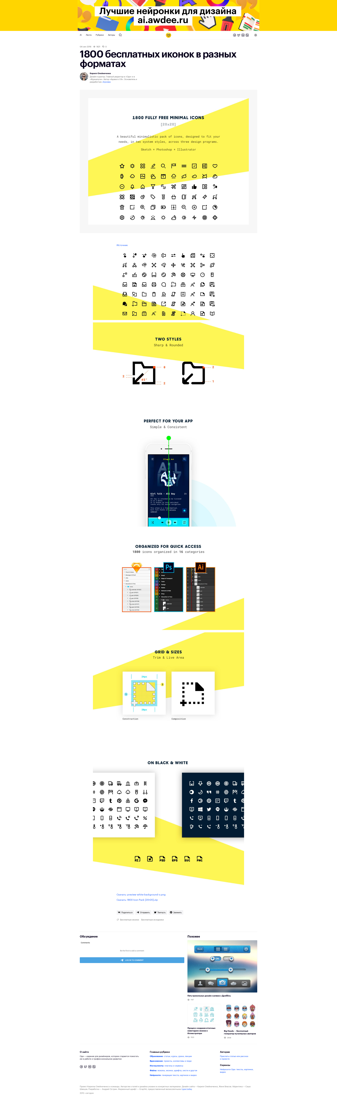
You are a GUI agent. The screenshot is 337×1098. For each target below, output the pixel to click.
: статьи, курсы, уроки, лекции (171, 1056)
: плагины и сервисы (166, 1066)
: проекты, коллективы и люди (171, 1061)
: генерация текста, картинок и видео (173, 1075)
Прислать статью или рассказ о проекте (234, 1057)
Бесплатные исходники (152, 920)
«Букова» (106, 82)
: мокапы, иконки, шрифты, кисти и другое (173, 1071)
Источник (122, 245)
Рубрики (100, 35)
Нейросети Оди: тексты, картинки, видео (236, 1071)
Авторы (111, 35)
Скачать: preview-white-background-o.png (141, 894)
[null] (125, 912)
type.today (187, 1089)
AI (81, 35)
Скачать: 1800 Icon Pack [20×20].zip (137, 900)
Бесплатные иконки (129, 920)
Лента (88, 35)
